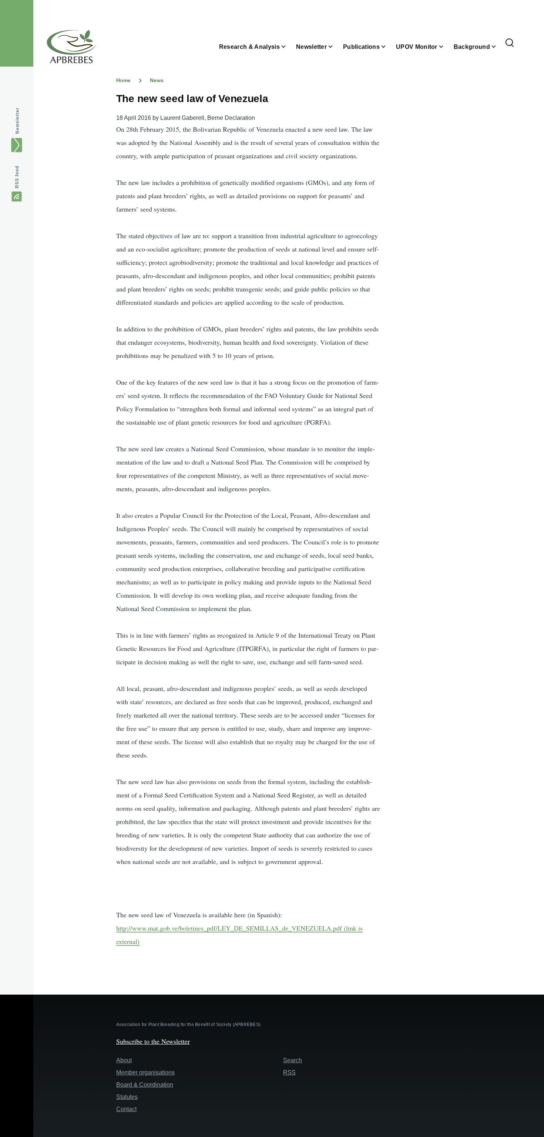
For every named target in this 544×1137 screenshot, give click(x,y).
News (157, 80)
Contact (126, 1109)
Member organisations (145, 1072)
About (124, 1060)
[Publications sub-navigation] (388, 46)
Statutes (127, 1097)
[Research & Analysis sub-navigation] (288, 46)
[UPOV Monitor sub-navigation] (445, 46)
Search (292, 1060)
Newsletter (17, 121)
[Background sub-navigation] (498, 46)
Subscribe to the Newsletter (153, 1041)
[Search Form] (510, 43)
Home (123, 80)
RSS (289, 1072)
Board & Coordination (144, 1085)
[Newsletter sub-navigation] (335, 46)
